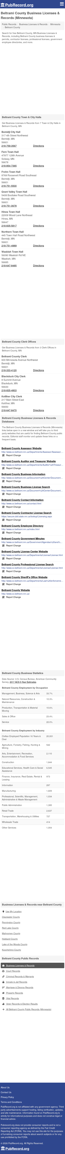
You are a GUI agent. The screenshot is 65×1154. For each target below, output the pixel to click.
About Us (5, 1087)
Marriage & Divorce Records (19, 987)
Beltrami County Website (16, 590)
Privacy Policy (7, 1097)
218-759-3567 (9, 145)
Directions (38, 145)
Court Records (13, 970)
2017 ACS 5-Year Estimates (23, 681)
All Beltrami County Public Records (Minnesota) (28, 1009)
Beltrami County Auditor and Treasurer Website (29, 461)
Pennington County (11, 922)
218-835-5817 (9, 225)
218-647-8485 (9, 265)
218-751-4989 (9, 245)
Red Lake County (10, 927)
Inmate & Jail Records (16, 981)
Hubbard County (10, 938)
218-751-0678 (9, 205)
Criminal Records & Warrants (20, 976)
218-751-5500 (9, 185)
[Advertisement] (32, 78)
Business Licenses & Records (20, 965)
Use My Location (14, 911)
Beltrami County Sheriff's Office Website (24, 577)
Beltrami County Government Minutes (23, 538)
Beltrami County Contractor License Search (27, 513)
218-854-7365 (9, 165)
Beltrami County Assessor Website (22, 448)
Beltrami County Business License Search (26, 487)
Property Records (14, 992)
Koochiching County (11, 949)
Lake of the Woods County (14, 944)
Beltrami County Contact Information (23, 500)
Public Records (9, 24)
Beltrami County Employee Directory (22, 525)
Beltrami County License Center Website (25, 551)
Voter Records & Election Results (22, 1003)
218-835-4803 (9, 390)
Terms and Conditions (11, 1101)
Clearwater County (11, 916)
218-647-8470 (9, 410)
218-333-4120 (9, 370)
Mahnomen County (11, 933)
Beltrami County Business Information (23, 474)
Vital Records (12, 998)
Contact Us (6, 1092)
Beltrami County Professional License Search (28, 564)
